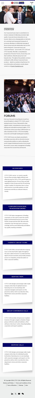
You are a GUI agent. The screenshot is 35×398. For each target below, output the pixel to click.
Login (31, 2)
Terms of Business (12, 385)
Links (26, 385)
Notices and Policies (8, 383)
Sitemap (21, 385)
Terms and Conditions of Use (23, 383)
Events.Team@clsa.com (17, 66)
